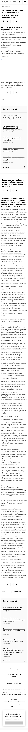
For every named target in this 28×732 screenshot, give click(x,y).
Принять (14, 723)
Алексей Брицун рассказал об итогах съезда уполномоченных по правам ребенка (13, 158)
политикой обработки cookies (13, 719)
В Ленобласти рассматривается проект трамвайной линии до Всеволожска (12, 138)
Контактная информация (14, 674)
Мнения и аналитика (16, 591)
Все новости (6, 167)
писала (3, 83)
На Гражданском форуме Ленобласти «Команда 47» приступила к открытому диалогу (13, 128)
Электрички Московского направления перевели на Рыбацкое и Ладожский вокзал (14, 619)
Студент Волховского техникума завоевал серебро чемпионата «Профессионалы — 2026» (12, 609)
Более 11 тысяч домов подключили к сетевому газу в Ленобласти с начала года (14, 630)
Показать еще (14, 669)
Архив (14, 676)
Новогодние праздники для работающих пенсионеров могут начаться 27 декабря (13, 117)
